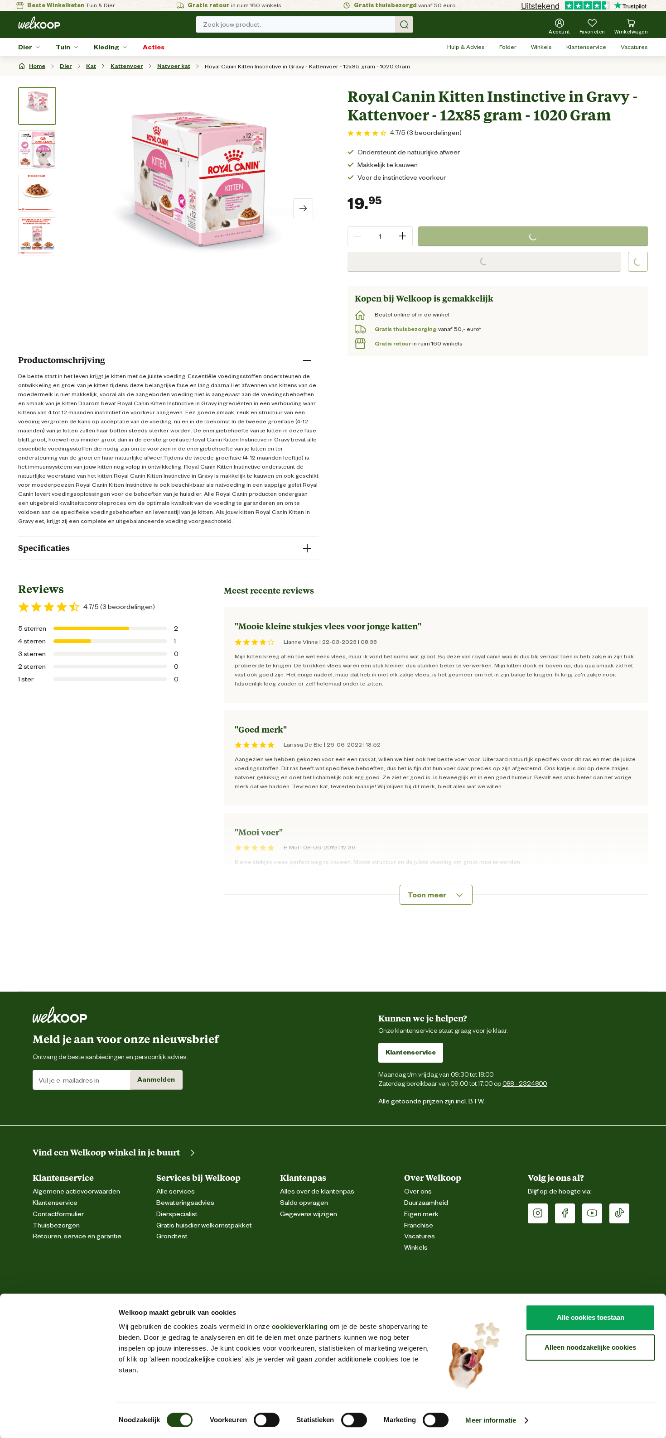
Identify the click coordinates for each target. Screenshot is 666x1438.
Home (37, 66)
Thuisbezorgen (56, 1225)
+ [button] (402, 236)
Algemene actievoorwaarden (76, 1191)
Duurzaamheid (426, 1203)
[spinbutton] (380, 236)
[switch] (267, 1420)
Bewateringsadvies (185, 1203)
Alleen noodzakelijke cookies (590, 1347)
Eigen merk (421, 1214)
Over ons (418, 1191)
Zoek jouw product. (232, 24)
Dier (25, 47)
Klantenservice (586, 47)
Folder (507, 47)
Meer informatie (490, 1420)
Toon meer (427, 895)
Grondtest (172, 1236)
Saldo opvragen (304, 1203)
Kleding (106, 47)
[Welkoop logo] (39, 22)
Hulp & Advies (466, 47)
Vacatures (634, 47)
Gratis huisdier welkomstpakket (204, 1225)
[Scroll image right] (303, 208)
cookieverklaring (300, 1326)
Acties (153, 47)
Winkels (541, 47)
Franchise (418, 1225)
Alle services (175, 1191)
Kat (91, 66)
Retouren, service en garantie (77, 1236)
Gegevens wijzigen (308, 1214)
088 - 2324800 (524, 1083)
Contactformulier (58, 1214)
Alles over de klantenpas (317, 1191)
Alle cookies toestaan (590, 1317)
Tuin (63, 47)
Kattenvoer (127, 66)
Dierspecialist (177, 1214)
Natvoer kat (173, 66)
